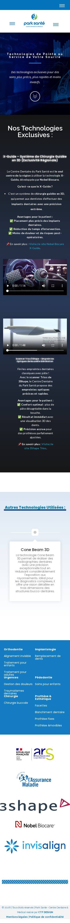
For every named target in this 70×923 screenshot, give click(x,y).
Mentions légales (17, 916)
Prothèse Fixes (44, 719)
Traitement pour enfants (15, 664)
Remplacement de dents (48, 657)
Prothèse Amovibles (48, 725)
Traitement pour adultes (15, 673)
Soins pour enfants (47, 684)
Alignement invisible (17, 656)
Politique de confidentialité (46, 916)
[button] (66, 532)
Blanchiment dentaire (50, 712)
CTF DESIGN (45, 912)
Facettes (41, 705)
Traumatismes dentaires (14, 692)
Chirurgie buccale (16, 703)
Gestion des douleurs (18, 684)
